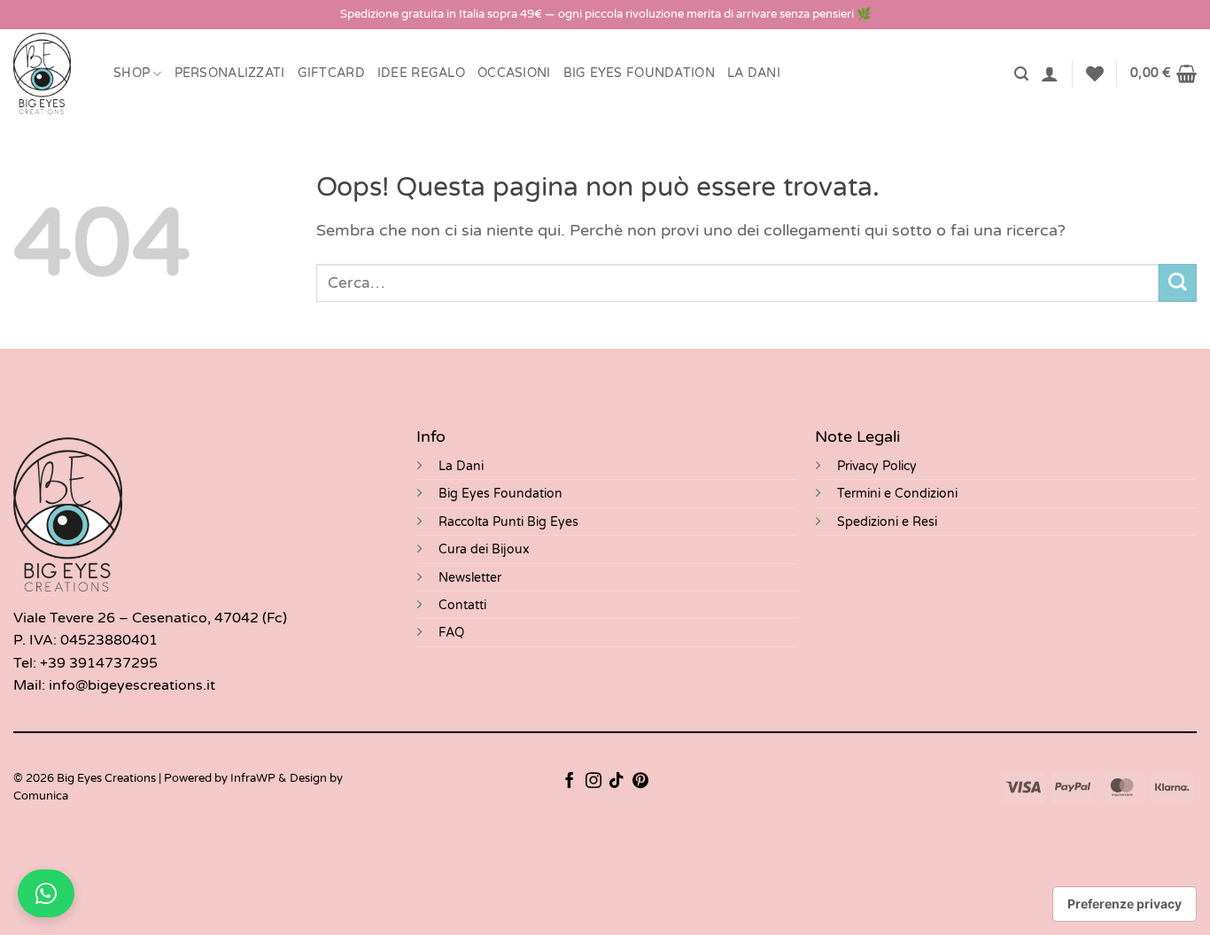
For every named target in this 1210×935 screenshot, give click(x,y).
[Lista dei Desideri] (1095, 73)
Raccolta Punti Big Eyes (508, 521)
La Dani (461, 466)
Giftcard (331, 73)
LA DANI (753, 73)
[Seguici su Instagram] (593, 782)
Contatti (462, 605)
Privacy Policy (877, 466)
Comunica (40, 796)
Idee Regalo (421, 73)
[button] (1021, 74)
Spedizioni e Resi (887, 521)
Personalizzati (230, 73)
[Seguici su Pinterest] (640, 782)
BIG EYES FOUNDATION (639, 73)
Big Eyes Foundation (500, 493)
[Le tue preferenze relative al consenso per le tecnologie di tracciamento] (1124, 904)
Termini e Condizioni (897, 493)
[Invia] (1178, 283)
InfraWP (252, 778)
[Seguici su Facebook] (570, 782)
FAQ (451, 632)
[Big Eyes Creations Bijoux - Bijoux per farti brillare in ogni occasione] (50, 73)
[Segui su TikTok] (616, 782)
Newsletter (469, 577)
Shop (131, 73)
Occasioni (514, 73)
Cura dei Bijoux (484, 549)
